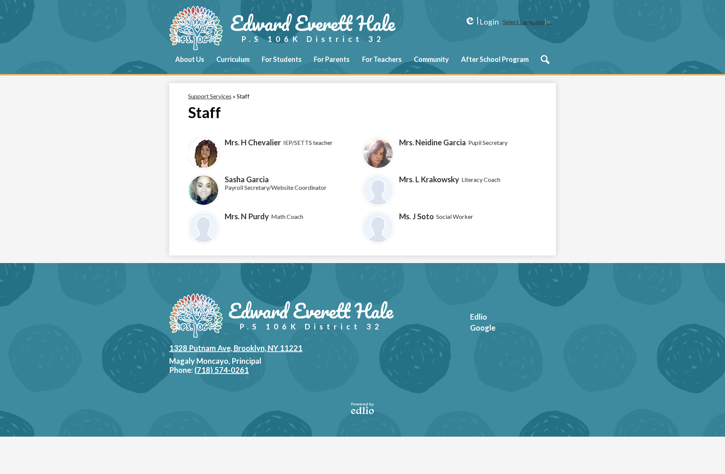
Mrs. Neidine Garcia (432, 142)
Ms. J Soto (416, 216)
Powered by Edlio (362, 408)
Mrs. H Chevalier (253, 142)
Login (481, 21)
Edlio (478, 316)
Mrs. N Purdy (247, 216)
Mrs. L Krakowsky (429, 179)
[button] (189, 64)
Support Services (209, 96)
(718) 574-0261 (221, 369)
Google (482, 327)
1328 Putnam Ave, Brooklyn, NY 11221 (235, 347)
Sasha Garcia (247, 179)
